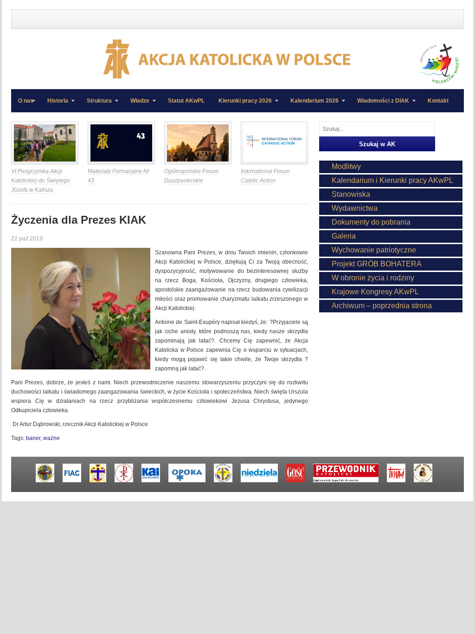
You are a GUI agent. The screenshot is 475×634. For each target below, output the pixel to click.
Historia (54, 104)
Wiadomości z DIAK (379, 104)
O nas (25, 100)
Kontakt (438, 100)
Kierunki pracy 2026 (242, 104)
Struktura (96, 104)
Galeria (344, 236)
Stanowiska (351, 194)
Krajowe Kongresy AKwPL (375, 292)
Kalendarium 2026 (311, 104)
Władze (136, 104)
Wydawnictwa (355, 208)
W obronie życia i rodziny (373, 278)
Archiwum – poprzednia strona (382, 306)
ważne (51, 438)
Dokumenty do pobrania (371, 222)
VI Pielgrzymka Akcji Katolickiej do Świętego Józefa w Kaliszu (40, 180)
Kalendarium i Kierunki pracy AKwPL (392, 180)
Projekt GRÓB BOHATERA (377, 264)
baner (33, 438)
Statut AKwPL (186, 100)
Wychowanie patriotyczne (374, 250)
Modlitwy (346, 166)
